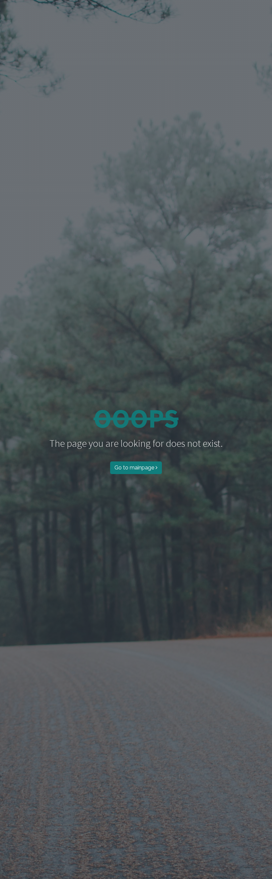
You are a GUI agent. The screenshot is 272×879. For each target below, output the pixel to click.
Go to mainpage (134, 467)
